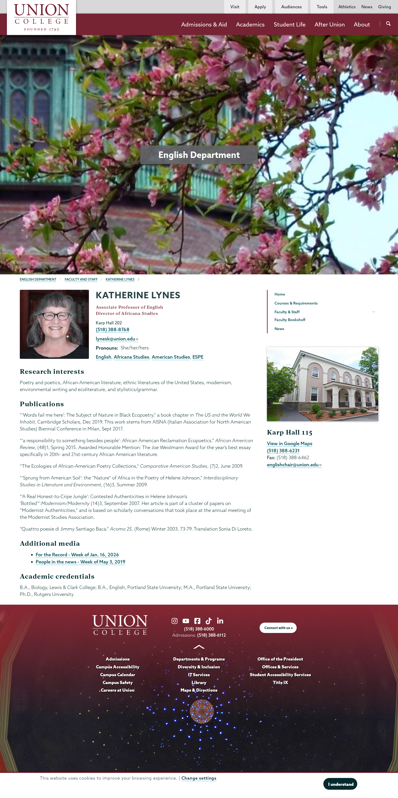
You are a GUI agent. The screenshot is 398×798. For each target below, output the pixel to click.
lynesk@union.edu (115, 339)
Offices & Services (280, 667)
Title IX (280, 682)
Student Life (290, 24)
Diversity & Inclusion (199, 667)
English (103, 357)
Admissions (118, 659)
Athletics (347, 6)
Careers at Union (118, 690)
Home (280, 294)
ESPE (198, 357)
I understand (341, 784)
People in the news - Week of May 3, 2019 (80, 562)
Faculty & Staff (287, 312)
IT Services (199, 674)
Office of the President (280, 659)
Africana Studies (131, 357)
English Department (38, 279)
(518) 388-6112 (211, 635)
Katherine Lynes (120, 279)
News (366, 6)
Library (199, 682)
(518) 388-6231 (283, 450)
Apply (260, 6)
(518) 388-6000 (199, 629)
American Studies (171, 357)
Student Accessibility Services (280, 674)
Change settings (199, 778)
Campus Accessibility (117, 667)
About (362, 24)
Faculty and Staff (81, 279)
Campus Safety (118, 682)
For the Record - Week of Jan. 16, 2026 (77, 554)
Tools (322, 6)
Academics (250, 24)
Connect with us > (278, 628)
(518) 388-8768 (112, 329)
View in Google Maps (289, 443)
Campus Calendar (117, 674)
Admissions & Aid (204, 24)
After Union (330, 24)
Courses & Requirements (296, 303)
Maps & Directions (199, 690)
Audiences (291, 6)
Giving (384, 6)
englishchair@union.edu (293, 464)
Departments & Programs (199, 659)
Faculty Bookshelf (290, 319)
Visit (234, 6)
